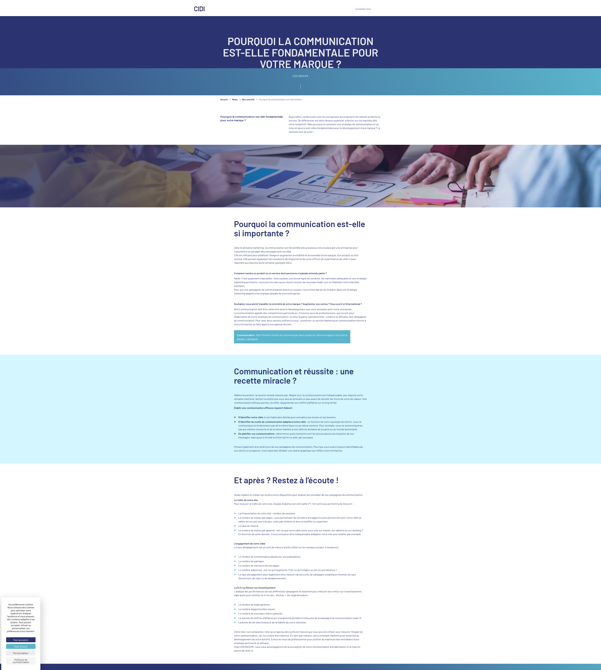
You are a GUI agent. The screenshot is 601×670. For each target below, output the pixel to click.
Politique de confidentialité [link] (21, 661)
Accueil (224, 99)
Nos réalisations (262, 9)
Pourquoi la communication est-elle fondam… (288, 99)
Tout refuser (21, 646)
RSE (295, 9)
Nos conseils (251, 99)
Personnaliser (20, 653)
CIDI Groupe (311, 9)
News (328, 9)
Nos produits (242, 9)
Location (281, 9)
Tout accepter (20, 639)
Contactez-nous (360, 8)
